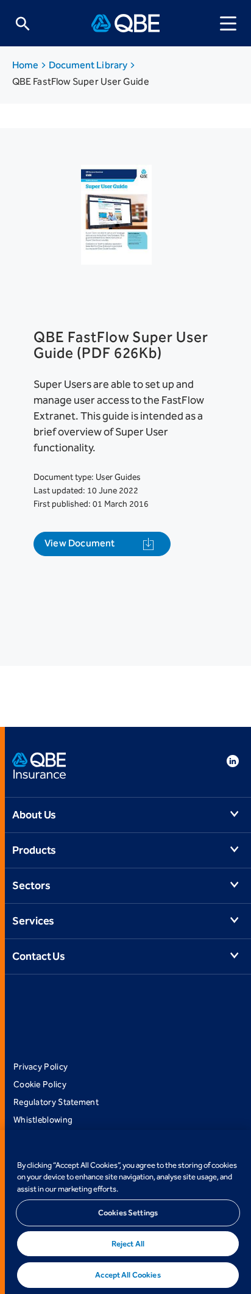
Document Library (89, 65)
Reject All (127, 1243)
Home (26, 65)
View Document (79, 543)
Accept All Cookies (127, 1274)
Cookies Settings (128, 1212)
